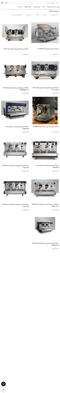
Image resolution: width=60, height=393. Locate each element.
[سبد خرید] (2, 3)
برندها (45, 15)
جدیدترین (53, 15)
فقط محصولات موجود (17, 15)
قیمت (37, 15)
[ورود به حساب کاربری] (6, 3)
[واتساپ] (3, 389)
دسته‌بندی (29, 15)
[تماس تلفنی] (3, 384)
